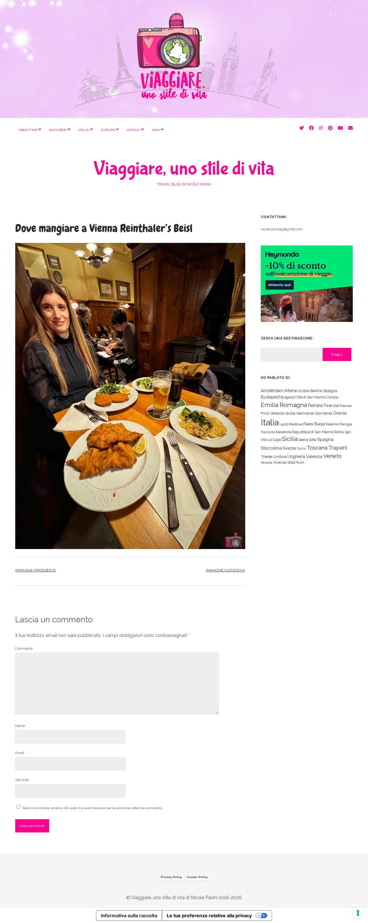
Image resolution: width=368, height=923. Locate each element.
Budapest (270, 396)
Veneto (332, 456)
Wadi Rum (295, 462)
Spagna (325, 439)
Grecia (339, 413)
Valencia (314, 456)
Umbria (280, 456)
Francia (346, 406)
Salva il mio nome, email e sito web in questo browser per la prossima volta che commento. (92, 808)
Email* (20, 753)
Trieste (266, 456)
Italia (83, 130)
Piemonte (268, 432)
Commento (23, 648)
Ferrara (315, 405)
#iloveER (57, 130)
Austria (303, 391)
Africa (133, 130)
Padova (295, 424)
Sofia (313, 439)
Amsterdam (272, 390)
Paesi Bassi (314, 423)
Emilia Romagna (284, 404)
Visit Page (184, 59)
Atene (290, 390)
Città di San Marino (310, 397)
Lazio (283, 424)
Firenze (331, 405)
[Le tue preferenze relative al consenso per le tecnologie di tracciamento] (357, 912)
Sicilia (290, 438)
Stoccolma (271, 448)
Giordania (323, 413)
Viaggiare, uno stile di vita (184, 169)
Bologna (330, 391)
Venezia (266, 462)
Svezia (289, 448)
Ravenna (283, 431)
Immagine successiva (225, 570)
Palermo (332, 424)
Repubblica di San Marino (313, 432)
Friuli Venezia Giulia (278, 413)
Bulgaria (287, 397)
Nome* (20, 726)
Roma (339, 432)
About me (28, 130)
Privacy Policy (171, 877)
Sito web (22, 780)
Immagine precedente (35, 570)
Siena (303, 439)
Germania (305, 413)
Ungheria (296, 456)
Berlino (316, 390)
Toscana (317, 447)
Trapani (337, 448)
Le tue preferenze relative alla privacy (209, 915)
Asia (156, 130)
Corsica (332, 397)
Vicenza (279, 462)
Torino (301, 448)
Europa (108, 130)
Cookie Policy (197, 877)
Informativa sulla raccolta (129, 915)
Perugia (346, 424)
